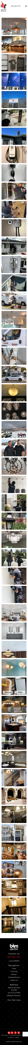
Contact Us (14, 980)
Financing (14, 971)
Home (14, 968)
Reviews (14, 974)
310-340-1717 (15, 6)
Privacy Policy (4, 1035)
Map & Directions (14, 995)
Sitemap (17, 1037)
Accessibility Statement (15, 1035)
